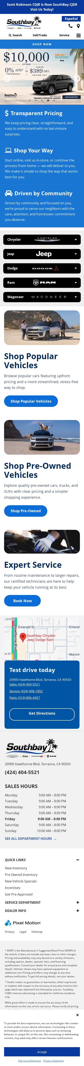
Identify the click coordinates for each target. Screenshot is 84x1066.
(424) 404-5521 (29, 684)
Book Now (22, 600)
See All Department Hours (31, 838)
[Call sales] (70, 26)
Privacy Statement (53, 1061)
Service (64, 35)
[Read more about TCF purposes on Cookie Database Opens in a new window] (78, 26)
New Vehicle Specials (21, 881)
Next (77, 79)
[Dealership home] (23, 23)
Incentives (12, 887)
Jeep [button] (10, 254)
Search (17, 35)
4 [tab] (48, 100)
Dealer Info (15, 910)
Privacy (9, 932)
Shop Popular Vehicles (31, 401)
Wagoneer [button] (15, 297)
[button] (77, 1015)
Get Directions (42, 713)
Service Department (23, 902)
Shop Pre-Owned (26, 510)
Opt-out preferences (29, 1061)
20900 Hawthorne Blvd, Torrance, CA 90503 (38, 764)
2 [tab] (36, 100)
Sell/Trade (40, 35)
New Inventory (16, 868)
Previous (7, 79)
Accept (42, 1052)
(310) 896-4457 (29, 698)
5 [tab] (54, 100)
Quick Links (15, 860)
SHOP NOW (42, 44)
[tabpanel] (42, 77)
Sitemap (37, 932)
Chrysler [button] (14, 239)
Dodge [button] (12, 268)
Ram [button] (11, 282)
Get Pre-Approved (19, 894)
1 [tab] (30, 100)
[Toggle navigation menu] (78, 35)
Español (71, 18)
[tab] (42, 240)
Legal (23, 932)
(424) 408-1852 (32, 691)
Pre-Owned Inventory (21, 874)
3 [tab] (42, 100)
